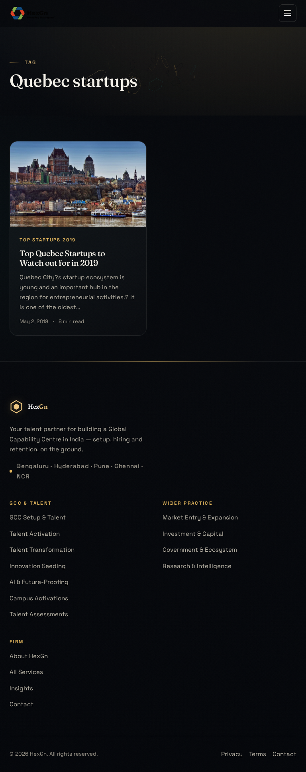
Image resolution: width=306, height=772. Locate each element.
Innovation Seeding (38, 566)
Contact (21, 704)
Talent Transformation (42, 549)
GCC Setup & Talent (38, 517)
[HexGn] (33, 13)
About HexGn (29, 656)
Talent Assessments (39, 614)
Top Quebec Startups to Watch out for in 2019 (62, 258)
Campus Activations (39, 598)
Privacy (232, 754)
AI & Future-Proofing (39, 582)
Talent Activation (35, 533)
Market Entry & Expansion (200, 517)
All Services (26, 672)
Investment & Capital (193, 533)
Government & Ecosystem (200, 549)
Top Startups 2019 (48, 240)
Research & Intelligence (197, 566)
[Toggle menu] (287, 13)
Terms (257, 754)
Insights (21, 688)
